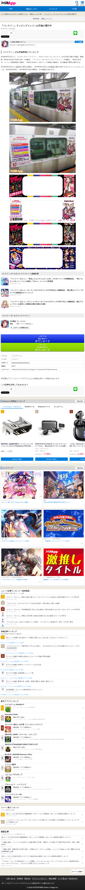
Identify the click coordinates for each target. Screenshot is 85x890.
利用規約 (20, 878)
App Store (42, 339)
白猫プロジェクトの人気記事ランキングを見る (15, 694)
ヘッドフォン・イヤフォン (12, 406)
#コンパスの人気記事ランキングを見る (13, 642)
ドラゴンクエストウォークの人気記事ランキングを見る (18, 653)
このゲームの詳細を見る (21, 327)
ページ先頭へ (78, 871)
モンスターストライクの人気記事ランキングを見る (16, 686)
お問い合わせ (10, 878)
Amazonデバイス (44, 406)
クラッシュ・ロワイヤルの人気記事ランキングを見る (17, 678)
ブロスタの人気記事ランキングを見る (12, 669)
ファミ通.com (62, 878)
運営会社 (27, 878)
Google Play (42, 347)
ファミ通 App (8, 3)
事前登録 (36, 18)
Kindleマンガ (29, 406)
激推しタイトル (46, 18)
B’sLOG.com (73, 878)
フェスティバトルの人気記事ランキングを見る (15, 661)
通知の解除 (52, 878)
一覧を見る (79, 401)
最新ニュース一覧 (35, 14)
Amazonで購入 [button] (17, 459)
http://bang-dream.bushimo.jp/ (21, 362)
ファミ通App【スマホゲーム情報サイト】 (14, 14)
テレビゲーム (58, 406)
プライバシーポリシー (39, 878)
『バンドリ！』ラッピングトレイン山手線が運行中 (59, 14)
